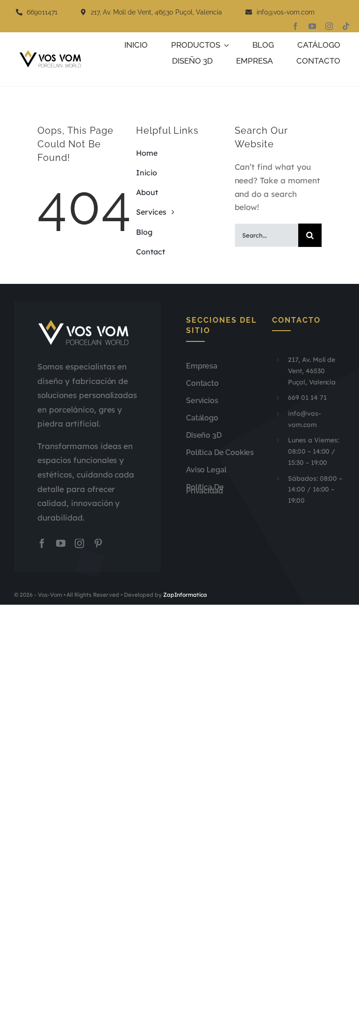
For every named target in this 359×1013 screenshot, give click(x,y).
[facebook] (295, 26)
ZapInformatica (185, 594)
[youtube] (312, 26)
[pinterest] (98, 543)
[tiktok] (346, 26)
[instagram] (329, 26)
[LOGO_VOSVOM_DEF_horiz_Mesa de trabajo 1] (52, 53)
